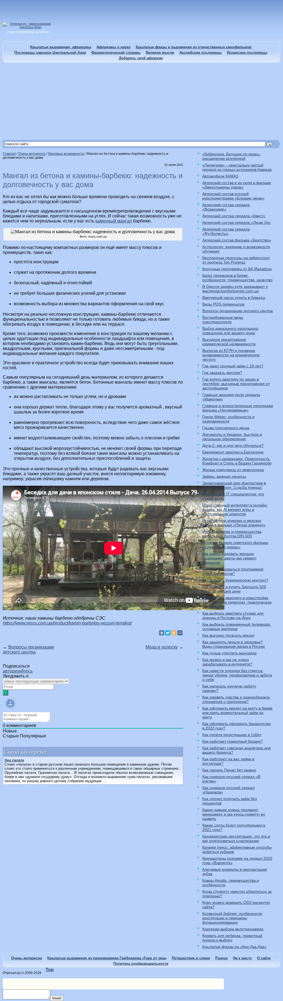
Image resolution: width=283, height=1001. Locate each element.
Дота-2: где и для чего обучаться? (233, 445)
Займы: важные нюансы (224, 476)
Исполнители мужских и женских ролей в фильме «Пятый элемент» (234, 522)
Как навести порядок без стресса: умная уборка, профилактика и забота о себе (237, 675)
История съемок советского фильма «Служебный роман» (235, 544)
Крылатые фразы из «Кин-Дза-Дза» (234, 946)
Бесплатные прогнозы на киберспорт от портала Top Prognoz (236, 260)
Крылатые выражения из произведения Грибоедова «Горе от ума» (107, 958)
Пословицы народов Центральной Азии (50, 53)
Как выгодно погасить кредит (228, 635)
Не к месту (242, 958)
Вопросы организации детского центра (28, 649)
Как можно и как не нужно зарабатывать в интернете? (227, 661)
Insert (56, 998)
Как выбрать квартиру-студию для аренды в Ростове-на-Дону (233, 615)
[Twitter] (167, 632)
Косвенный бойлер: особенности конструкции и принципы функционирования (232, 918)
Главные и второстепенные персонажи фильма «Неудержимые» (237, 407)
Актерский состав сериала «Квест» (233, 216)
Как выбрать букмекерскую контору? (235, 580)
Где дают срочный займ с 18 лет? (232, 366)
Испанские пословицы (247, 53)
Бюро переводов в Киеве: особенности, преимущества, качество (237, 277)
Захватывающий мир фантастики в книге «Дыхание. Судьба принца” (234, 485)
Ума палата (14, 760)
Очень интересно (26, 958)
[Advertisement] (141, 101)
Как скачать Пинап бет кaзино (229, 770)
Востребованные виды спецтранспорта (222, 319)
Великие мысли (160, 53)
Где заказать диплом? (222, 372)
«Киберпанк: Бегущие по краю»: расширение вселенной (231, 156)
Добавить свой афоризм (141, 58)
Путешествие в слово (191, 958)
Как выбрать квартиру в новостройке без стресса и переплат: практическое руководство (237, 602)
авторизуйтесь (18, 671)
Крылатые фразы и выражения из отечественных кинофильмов (193, 47)
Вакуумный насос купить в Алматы (233, 297)
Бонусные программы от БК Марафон (237, 269)
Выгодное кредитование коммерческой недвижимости (229, 341)
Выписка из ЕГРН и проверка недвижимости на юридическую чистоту (231, 355)
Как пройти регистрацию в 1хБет (231, 734)
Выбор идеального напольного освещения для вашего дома (230, 330)
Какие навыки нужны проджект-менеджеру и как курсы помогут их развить (233, 814)
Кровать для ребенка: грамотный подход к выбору (232, 937)
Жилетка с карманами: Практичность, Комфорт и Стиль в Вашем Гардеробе (237, 460)
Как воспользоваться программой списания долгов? (232, 571)
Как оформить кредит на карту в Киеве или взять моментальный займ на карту (237, 712)
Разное (221, 958)
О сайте (264, 958)
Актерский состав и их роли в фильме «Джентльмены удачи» (236, 184)
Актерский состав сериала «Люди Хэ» (236, 222)
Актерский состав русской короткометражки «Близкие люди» (233, 196)
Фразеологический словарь (116, 53)
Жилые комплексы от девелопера (233, 470)
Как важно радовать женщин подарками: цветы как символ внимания (229, 558)
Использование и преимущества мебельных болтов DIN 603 (231, 533)
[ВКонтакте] (161, 632)
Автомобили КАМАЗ (220, 176)
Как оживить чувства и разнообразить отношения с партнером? (236, 699)
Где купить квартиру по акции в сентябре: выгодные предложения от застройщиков (236, 383)
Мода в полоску (162, 647)
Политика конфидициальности (140, 964)
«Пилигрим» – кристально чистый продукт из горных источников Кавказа (237, 167)
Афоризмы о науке (113, 47)
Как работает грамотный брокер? (232, 741)
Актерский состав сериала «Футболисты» (226, 231)
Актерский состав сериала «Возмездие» (226, 207)
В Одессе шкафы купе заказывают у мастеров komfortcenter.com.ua (235, 288)
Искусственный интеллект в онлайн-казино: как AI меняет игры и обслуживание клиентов (235, 509)
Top (50, 969)
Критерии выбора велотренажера (232, 929)
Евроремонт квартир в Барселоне (233, 452)
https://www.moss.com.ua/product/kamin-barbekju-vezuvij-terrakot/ (67, 623)
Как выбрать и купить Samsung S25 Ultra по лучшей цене (234, 589)
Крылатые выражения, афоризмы (60, 47)
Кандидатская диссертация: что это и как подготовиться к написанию (236, 838)
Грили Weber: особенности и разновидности (228, 419)
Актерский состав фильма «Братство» (236, 240)
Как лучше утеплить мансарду (229, 653)
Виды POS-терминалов (223, 304)
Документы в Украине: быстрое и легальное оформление (232, 436)
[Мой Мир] (179, 632)
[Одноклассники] (173, 632)
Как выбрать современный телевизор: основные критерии (236, 626)
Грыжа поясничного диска (225, 428)
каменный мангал (113, 221)
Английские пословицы (200, 53)
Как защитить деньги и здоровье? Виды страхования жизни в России (233, 644)
